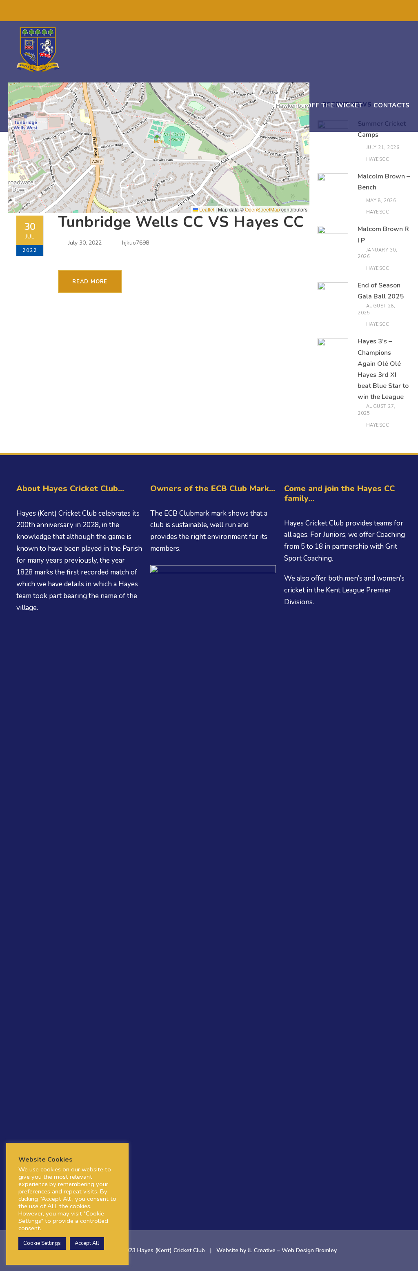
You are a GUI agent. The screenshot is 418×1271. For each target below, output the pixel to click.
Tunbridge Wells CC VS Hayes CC (181, 222)
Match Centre (270, 105)
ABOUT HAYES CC (69, 105)
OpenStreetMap (262, 209)
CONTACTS (392, 105)
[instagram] (236, 12)
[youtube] (221, 12)
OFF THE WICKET (335, 105)
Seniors (125, 105)
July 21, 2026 (383, 148)
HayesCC (377, 159)
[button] (159, 139)
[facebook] (192, 12)
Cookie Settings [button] (42, 1243)
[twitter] (207, 12)
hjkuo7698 (135, 243)
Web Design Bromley (309, 1250)
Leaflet (206, 209)
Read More (89, 281)
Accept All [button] (87, 1243)
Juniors (164, 105)
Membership (211, 105)
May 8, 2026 (381, 201)
